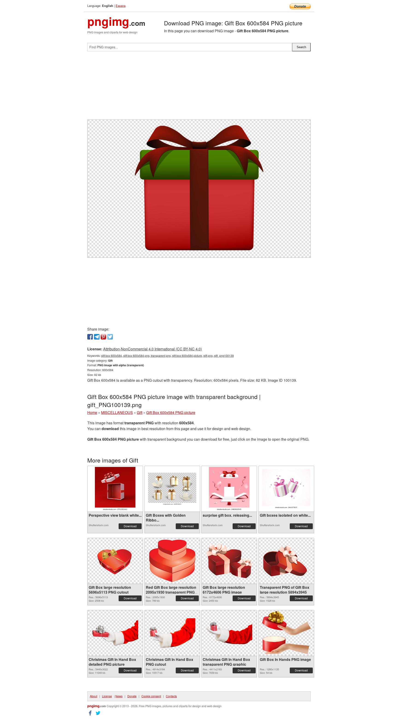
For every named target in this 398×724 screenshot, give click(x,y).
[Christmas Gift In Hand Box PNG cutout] (172, 633)
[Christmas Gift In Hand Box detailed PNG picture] (115, 633)
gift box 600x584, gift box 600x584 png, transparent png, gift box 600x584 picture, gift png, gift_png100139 (167, 356)
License (107, 696)
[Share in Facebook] (90, 337)
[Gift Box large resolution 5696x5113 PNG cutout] (115, 561)
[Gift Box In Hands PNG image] (286, 633)
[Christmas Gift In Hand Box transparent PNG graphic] (229, 633)
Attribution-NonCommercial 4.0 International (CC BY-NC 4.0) (152, 349)
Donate (132, 696)
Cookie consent (151, 696)
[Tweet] (110, 337)
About (93, 696)
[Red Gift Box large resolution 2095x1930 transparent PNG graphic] (172, 561)
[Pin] (103, 337)
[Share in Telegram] (97, 337)
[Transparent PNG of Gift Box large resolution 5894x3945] (286, 561)
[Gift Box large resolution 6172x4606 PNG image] (229, 561)
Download (130, 526)
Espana (121, 5)
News (119, 696)
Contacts (171, 696)
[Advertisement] (199, 87)
